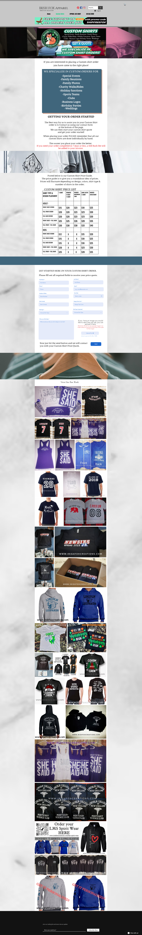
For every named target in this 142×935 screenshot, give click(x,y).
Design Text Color (77, 301)
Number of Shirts (42, 293)
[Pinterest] (78, 8)
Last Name (76, 279)
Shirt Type (41, 309)
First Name (41, 279)
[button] (125, 5)
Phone (40, 286)
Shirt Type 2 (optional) (77, 309)
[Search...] (100, 7)
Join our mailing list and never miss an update (55, 924)
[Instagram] (84, 8)
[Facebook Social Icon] (81, 8)
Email (75, 286)
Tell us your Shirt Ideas (44, 319)
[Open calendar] (101, 296)
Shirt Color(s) (42, 301)
